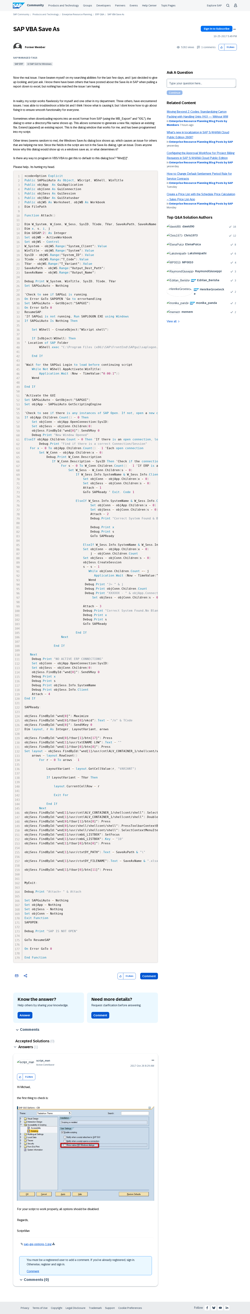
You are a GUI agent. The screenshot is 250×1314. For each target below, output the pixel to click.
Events (134, 5)
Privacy (25, 1307)
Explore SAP (214, 5)
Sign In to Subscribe (217, 28)
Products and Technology (63, 5)
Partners (120, 5)
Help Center (149, 5)
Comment (149, 976)
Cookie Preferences (130, 1307)
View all (172, 321)
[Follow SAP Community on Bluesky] (213, 1307)
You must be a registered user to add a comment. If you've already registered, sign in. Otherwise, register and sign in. (81, 1262)
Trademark (95, 1307)
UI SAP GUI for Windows (39, 64)
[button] (221, 47)
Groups (87, 5)
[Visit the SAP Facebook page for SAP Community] (207, 1307)
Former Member (35, 47)
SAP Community (21, 14)
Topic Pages (168, 5)
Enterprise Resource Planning (77, 14)
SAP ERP (19, 64)
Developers (103, 5)
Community (35, 5)
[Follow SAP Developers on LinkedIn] (226, 1307)
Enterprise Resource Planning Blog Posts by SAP (201, 141)
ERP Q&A (99, 14)
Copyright (56, 1307)
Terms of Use (40, 1307)
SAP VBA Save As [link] (115, 14)
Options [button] (234, 29)
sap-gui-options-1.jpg (37, 1244)
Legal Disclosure (75, 1307)
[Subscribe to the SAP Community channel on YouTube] (220, 1307)
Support (110, 1307)
